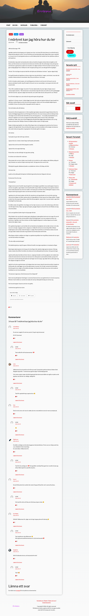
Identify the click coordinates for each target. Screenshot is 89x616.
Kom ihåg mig (71, 48)
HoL (14, 405)
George (68, 220)
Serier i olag (72, 177)
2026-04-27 (18, 568)
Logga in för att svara (17, 342)
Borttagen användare (23, 42)
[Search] (77, 108)
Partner (71, 160)
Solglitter (15, 550)
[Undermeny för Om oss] (18, 25)
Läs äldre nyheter (70, 94)
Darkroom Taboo (73, 169)
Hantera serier (69, 74)
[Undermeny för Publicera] (38, 25)
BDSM (10, 34)
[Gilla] (9, 307)
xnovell (68, 197)
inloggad (18, 590)
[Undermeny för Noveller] (27, 25)
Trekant (21, 34)
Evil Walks (15, 513)
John (14, 364)
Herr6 (14, 479)
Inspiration (76, 237)
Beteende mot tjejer (74, 151)
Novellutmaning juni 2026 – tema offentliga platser (72, 89)
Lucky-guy (68, 244)
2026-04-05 (18, 348)
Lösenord (68, 41)
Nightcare (15, 439)
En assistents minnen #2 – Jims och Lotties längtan (72, 222)
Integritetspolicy (46, 602)
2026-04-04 (16, 328)
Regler (45, 600)
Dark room (72, 174)
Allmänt (72, 148)
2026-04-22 (16, 551)
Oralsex (16, 34)
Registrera (71, 55)
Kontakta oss (40, 600)
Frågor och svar (52, 600)
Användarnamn (70, 35)
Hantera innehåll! (70, 128)
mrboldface (16, 326)
